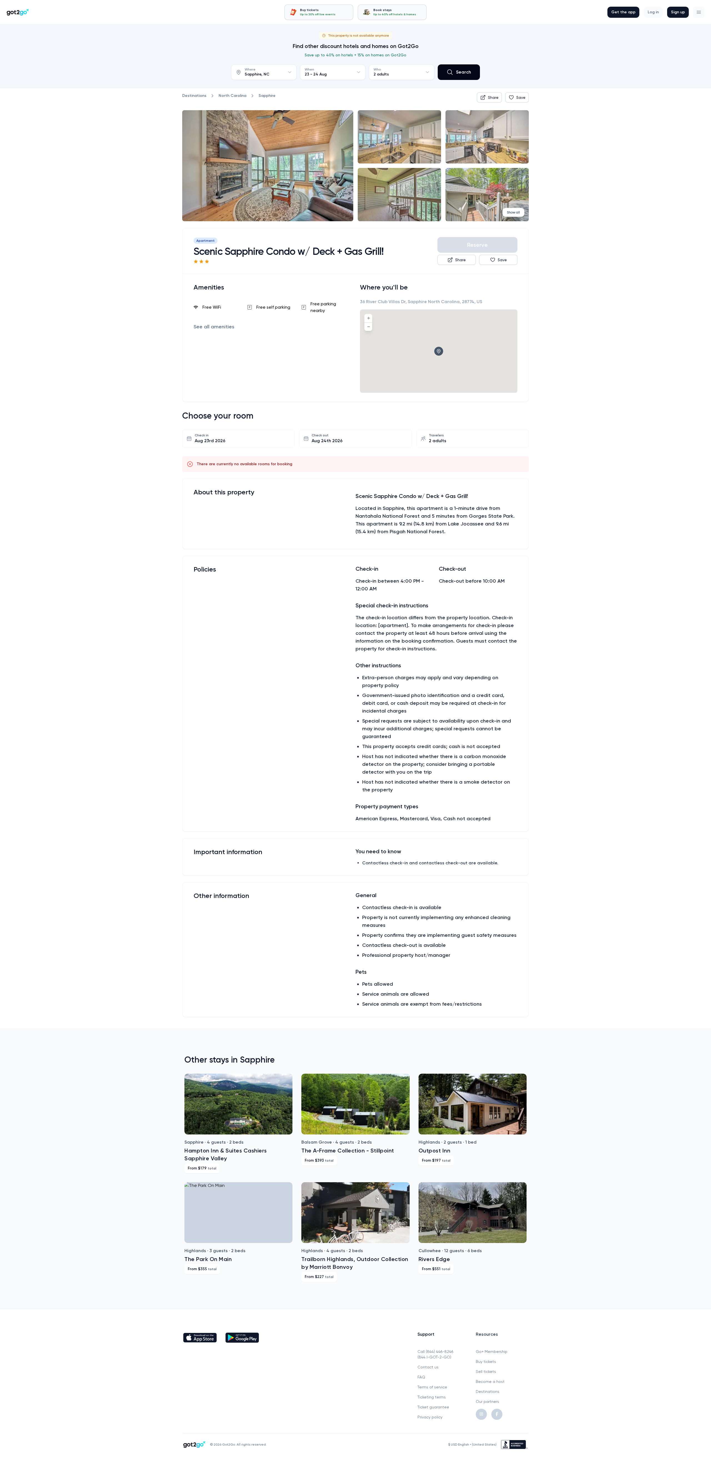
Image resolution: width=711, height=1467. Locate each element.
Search (463, 72)
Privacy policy (429, 1417)
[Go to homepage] (18, 12)
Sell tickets (486, 1371)
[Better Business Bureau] (514, 1444)
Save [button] (520, 97)
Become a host (490, 1381)
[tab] (318, 12)
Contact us (428, 1367)
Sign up (678, 12)
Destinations (487, 1391)
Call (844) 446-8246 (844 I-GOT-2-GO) (435, 1354)
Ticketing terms (431, 1397)
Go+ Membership (491, 1351)
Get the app (623, 12)
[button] (698, 12)
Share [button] (493, 97)
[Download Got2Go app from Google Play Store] (242, 1337)
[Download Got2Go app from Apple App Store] (200, 1337)
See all (214, 327)
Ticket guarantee (433, 1407)
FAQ (421, 1377)
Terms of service (432, 1387)
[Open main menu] (698, 12)
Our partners (487, 1401)
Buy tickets (486, 1361)
